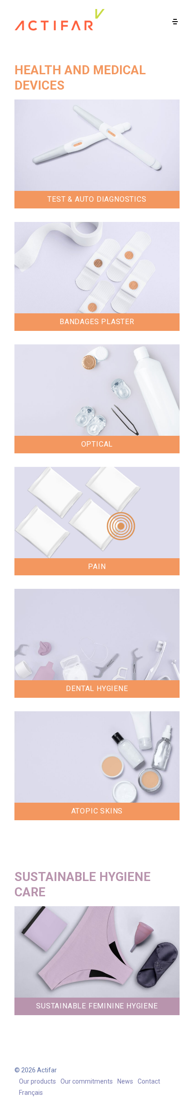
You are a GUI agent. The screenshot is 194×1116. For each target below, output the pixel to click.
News (125, 1081)
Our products (37, 1081)
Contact (149, 1081)
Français (31, 1092)
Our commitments (86, 1081)
